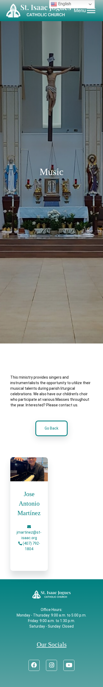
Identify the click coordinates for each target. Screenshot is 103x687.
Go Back (51, 428)
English (64, 3)
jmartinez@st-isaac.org (29, 535)
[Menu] (91, 10)
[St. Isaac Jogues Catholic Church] (38, 10)
